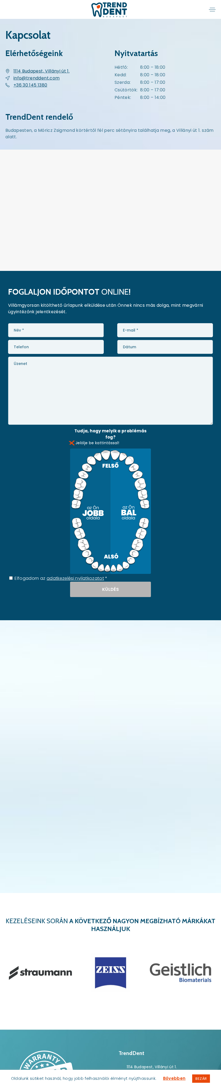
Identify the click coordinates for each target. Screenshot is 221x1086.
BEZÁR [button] (201, 1078)
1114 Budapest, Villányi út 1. (41, 71)
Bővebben (174, 1078)
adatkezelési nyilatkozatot (75, 578)
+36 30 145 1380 (30, 85)
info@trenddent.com (36, 78)
